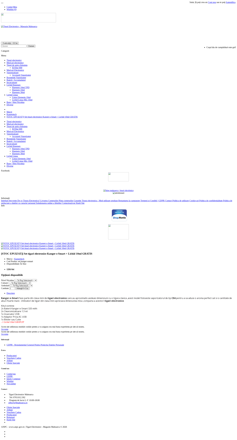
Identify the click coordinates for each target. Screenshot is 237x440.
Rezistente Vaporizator (16, 77)
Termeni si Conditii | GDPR (152, 200)
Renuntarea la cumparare (129, 200)
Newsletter (11, 384)
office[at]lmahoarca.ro (17, 403)
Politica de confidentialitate (211, 200)
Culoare (4, 283)
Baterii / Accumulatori (16, 80)
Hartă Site (80, 203)
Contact (168, 200)
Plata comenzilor (66, 200)
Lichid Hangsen (13, 85)
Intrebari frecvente (9, 200)
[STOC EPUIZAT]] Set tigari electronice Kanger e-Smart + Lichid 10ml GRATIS (42, 117)
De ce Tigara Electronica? (28, 200)
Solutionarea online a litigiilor (49, 203)
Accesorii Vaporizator (21, 75)
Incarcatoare (12, 82)
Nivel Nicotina (7, 280)
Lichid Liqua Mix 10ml (22, 100)
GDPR (10, 376)
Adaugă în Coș (22, 288)
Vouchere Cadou (14, 358)
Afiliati (10, 360)
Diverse (10, 105)
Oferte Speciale (13, 363)
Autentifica (230, 2)
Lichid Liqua (12, 95)
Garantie (78, 200)
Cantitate (5, 288)
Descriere (11, 293)
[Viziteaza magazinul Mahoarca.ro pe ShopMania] (119, 221)
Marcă (9, 112)
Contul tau (11, 374)
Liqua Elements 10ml (21, 97)
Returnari (11, 417)
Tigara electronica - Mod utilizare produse (100, 200)
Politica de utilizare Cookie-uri (185, 200)
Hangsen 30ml (18, 92)
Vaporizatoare (13, 72)
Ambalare (5, 285)
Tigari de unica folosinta (17, 65)
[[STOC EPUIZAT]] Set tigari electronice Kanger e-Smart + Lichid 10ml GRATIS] (37, 243)
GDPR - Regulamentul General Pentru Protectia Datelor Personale (35, 345)
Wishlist (10, 381)
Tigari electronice (14, 60)
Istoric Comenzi (13, 379)
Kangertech (12, 114)
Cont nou (212, 2)
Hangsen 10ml (18, 90)
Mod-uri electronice (15, 63)
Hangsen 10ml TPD (20, 87)
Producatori (12, 355)
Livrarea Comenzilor (49, 200)
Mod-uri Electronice (15, 70)
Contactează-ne (69, 203)
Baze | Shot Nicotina (15, 102)
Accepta (4, 329)
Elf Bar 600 (17, 67)
